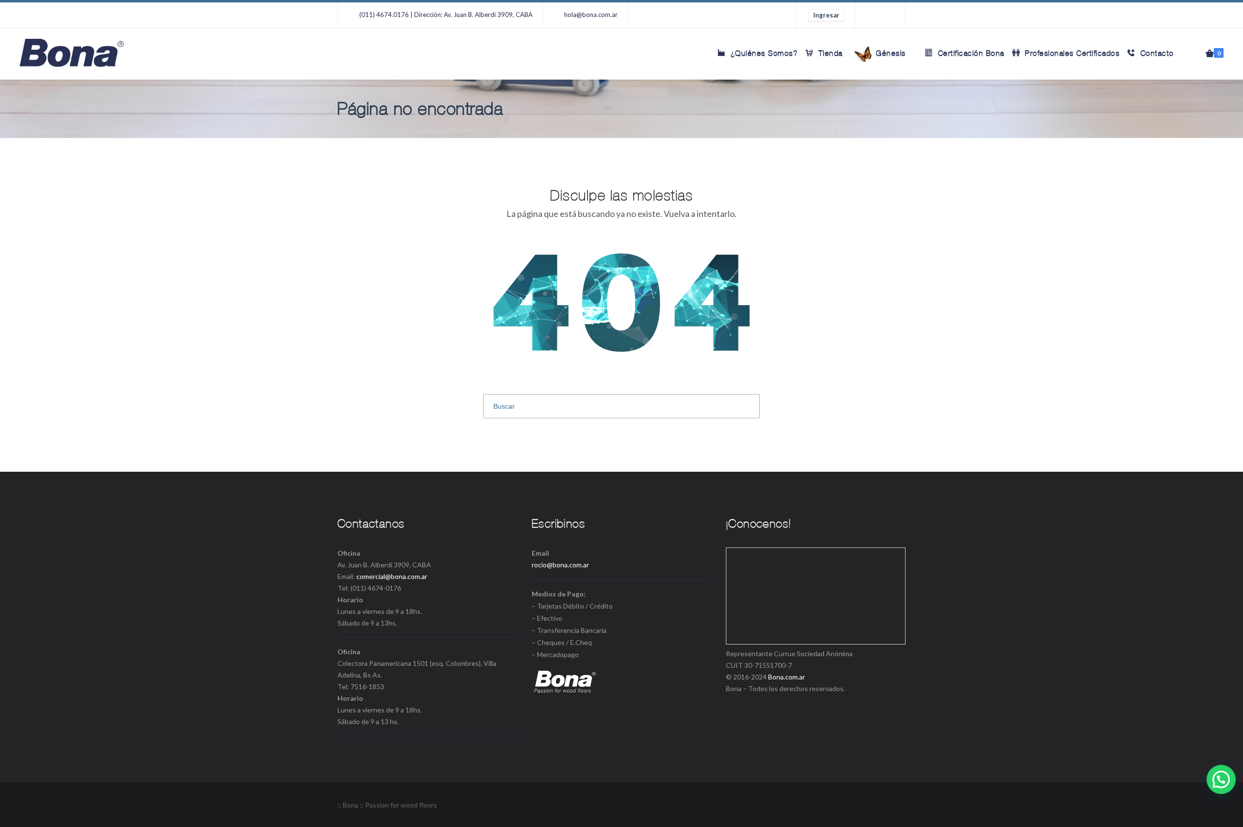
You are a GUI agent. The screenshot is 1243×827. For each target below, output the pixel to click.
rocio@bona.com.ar (560, 565)
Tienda (831, 53)
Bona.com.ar (786, 677)
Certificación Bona (971, 53)
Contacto (1157, 53)
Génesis (889, 53)
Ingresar (826, 15)
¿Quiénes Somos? (764, 53)
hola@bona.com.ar (591, 14)
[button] (1221, 779)
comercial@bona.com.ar (391, 576)
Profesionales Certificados (1072, 53)
